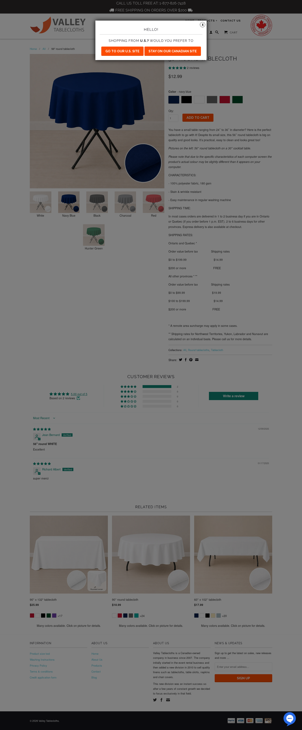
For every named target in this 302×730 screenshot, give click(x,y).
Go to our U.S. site (122, 51)
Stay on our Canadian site (173, 51)
